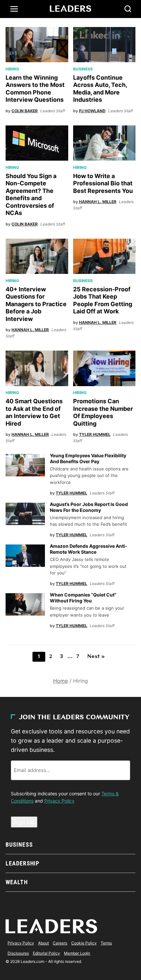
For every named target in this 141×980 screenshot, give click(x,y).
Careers (60, 942)
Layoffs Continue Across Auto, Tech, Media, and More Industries (100, 88)
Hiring (12, 69)
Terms (106, 942)
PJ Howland (92, 110)
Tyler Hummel (95, 434)
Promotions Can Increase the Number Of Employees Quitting (103, 412)
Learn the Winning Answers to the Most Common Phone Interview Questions (35, 88)
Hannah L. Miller (97, 201)
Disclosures (18, 953)
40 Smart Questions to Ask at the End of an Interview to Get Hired (34, 412)
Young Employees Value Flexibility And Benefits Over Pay (88, 458)
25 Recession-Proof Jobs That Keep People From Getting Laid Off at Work (102, 300)
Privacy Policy (59, 801)
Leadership (22, 863)
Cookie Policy (84, 942)
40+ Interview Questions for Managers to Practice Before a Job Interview (36, 304)
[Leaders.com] (70, 9)
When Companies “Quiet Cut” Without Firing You (83, 597)
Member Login (77, 953)
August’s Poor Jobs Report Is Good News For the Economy (89, 507)
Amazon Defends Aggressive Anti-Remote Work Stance (88, 549)
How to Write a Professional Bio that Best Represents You (103, 183)
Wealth (17, 882)
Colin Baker (24, 110)
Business (83, 69)
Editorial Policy (46, 953)
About (43, 942)
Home (60, 680)
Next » (96, 656)
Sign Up (24, 821)
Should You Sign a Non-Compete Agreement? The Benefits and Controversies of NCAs (31, 194)
